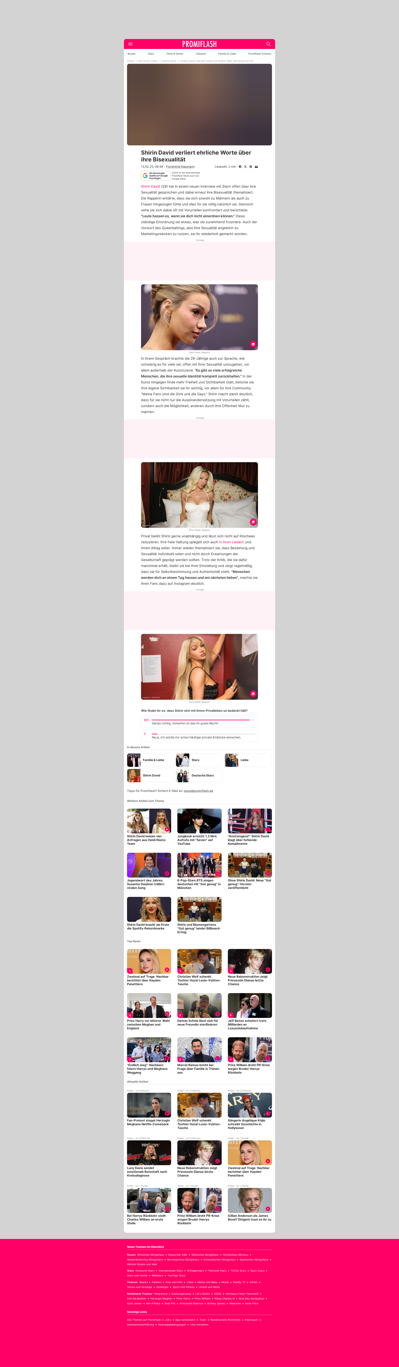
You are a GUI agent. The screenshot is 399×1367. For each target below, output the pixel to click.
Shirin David (150, 186)
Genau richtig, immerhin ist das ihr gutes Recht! (185, 723)
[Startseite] (199, 44)
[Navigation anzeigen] (130, 44)
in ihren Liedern (231, 542)
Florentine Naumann (180, 166)
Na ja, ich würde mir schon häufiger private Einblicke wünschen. (196, 737)
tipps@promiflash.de (198, 791)
